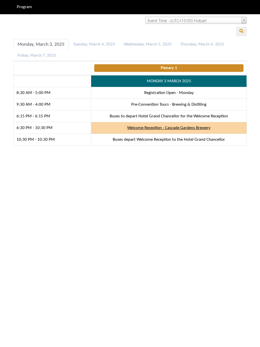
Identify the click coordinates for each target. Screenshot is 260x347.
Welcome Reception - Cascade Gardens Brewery (168, 128)
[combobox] (196, 20)
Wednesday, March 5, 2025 (148, 44)
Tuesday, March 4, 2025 (94, 44)
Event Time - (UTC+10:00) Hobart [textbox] (177, 20)
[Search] (241, 31)
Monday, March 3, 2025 (41, 44)
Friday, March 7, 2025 (37, 55)
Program (24, 7)
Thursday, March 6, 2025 (202, 44)
